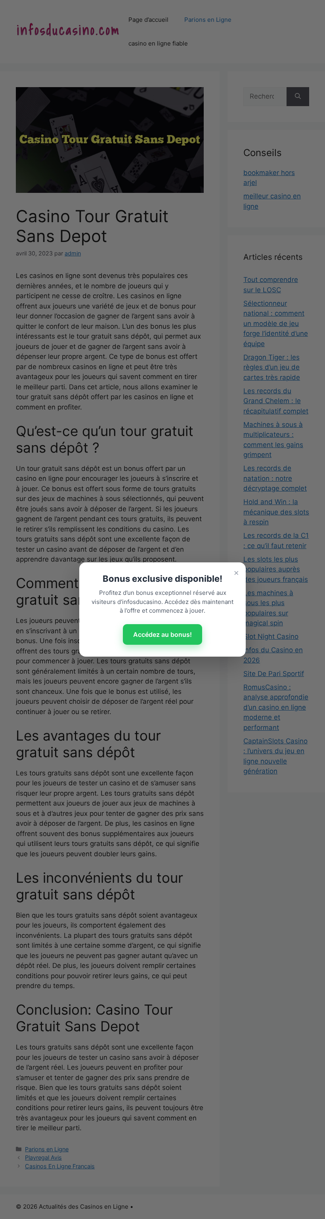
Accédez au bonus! (162, 634)
